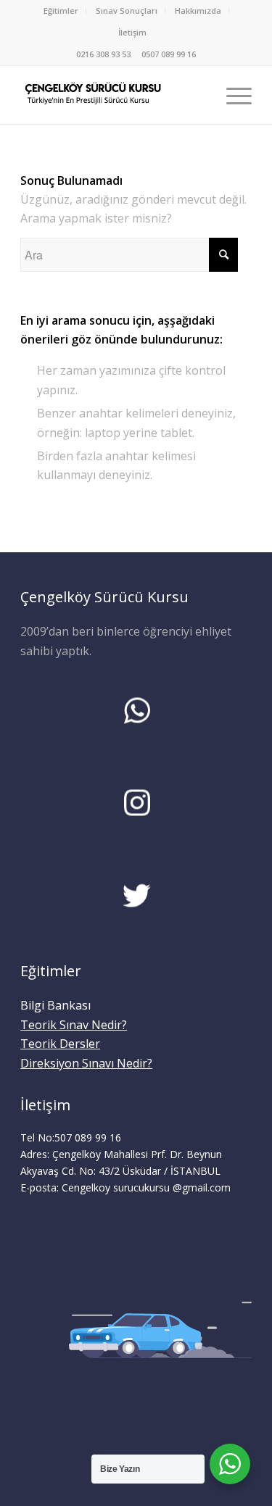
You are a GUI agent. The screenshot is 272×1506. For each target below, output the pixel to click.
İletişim (132, 32)
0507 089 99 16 (168, 54)
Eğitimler (61, 10)
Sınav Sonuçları (126, 10)
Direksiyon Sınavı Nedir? (86, 1063)
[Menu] (232, 95)
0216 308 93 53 (103, 54)
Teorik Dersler (60, 1044)
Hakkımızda (198, 10)
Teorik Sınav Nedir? (73, 1025)
